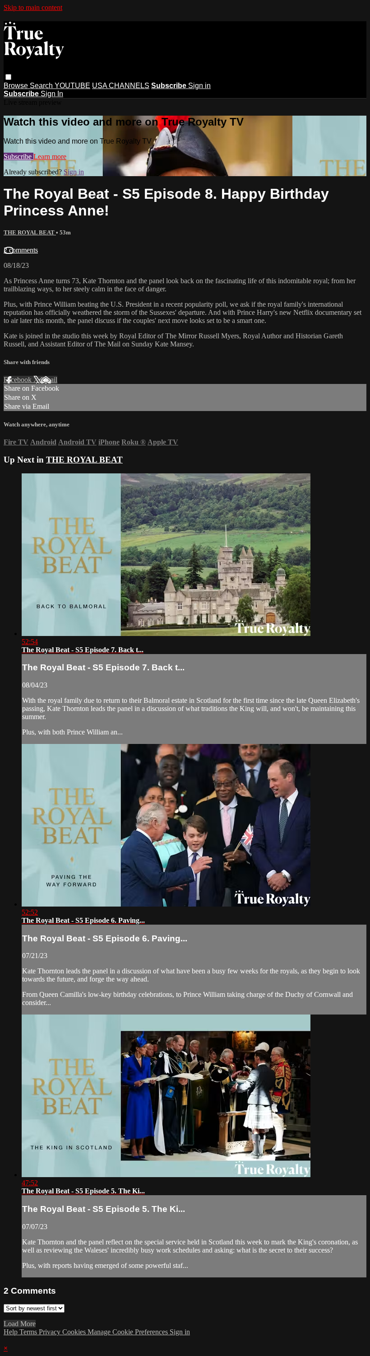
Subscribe (18, 156)
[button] (8, 77)
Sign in (199, 85)
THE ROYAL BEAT (30, 232)
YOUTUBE (72, 85)
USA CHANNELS (120, 85)
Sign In (52, 94)
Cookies (75, 1332)
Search (42, 85)
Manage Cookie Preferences (129, 1332)
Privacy (50, 1332)
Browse (17, 85)
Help (11, 1332)
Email (49, 379)
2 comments (21, 250)
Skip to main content (33, 7)
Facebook (18, 379)
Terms (29, 1332)
